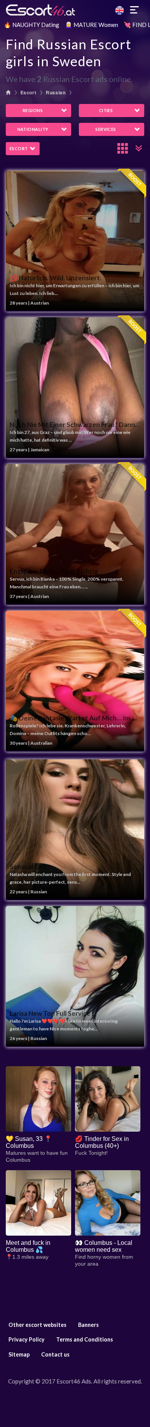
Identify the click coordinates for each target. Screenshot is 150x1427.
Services (105, 129)
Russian (55, 92)
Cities (106, 110)
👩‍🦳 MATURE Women (91, 24)
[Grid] (123, 148)
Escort (28, 92)
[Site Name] (75, 10)
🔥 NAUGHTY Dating (31, 24)
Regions (33, 110)
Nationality (32, 129)
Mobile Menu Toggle (134, 10)
